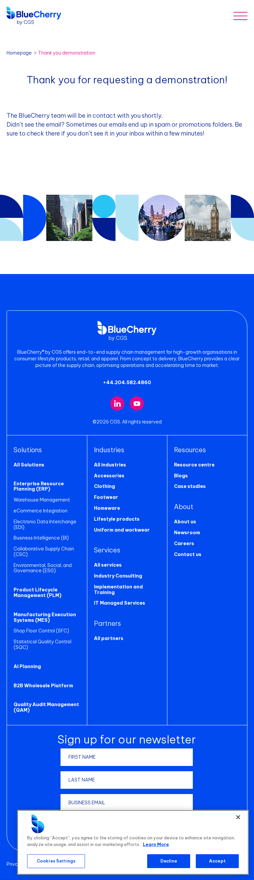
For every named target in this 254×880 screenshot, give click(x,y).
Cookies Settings (56, 860)
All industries (110, 465)
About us (185, 522)
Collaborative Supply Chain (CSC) (44, 551)
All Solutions (29, 465)
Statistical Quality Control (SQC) (42, 644)
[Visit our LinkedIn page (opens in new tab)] (117, 403)
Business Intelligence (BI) (41, 538)
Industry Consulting (118, 576)
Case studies (190, 486)
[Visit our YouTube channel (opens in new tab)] (137, 403)
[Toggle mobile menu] (240, 16)
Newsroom (187, 533)
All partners (108, 638)
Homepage (19, 53)
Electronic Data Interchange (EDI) (45, 524)
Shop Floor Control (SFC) (41, 631)
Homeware (107, 508)
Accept (217, 860)
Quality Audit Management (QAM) (46, 707)
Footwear (106, 497)
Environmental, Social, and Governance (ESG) (43, 568)
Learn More (156, 844)
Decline (168, 860)
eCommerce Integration (40, 511)
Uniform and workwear (122, 530)
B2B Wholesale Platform (43, 686)
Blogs (181, 476)
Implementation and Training (118, 589)
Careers (184, 543)
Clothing (104, 486)
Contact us (187, 554)
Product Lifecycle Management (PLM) (38, 592)
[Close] (238, 817)
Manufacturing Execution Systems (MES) (45, 617)
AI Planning (27, 666)
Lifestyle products (117, 519)
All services (108, 565)
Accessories (109, 476)
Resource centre (194, 465)
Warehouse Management (42, 500)
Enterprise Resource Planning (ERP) (39, 486)
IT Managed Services (119, 603)
